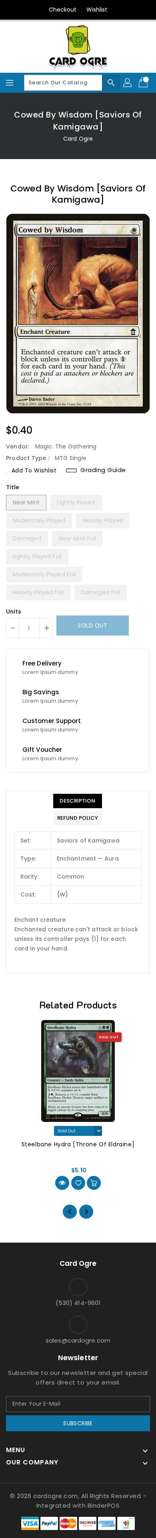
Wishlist (97, 10)
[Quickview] (62, 1183)
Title (13, 487)
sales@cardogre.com (78, 1340)
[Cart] (144, 83)
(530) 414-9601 (78, 1303)
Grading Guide (103, 470)
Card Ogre (78, 139)
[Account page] (128, 83)
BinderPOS (104, 1505)
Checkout (63, 10)
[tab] (77, 801)
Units (14, 611)
